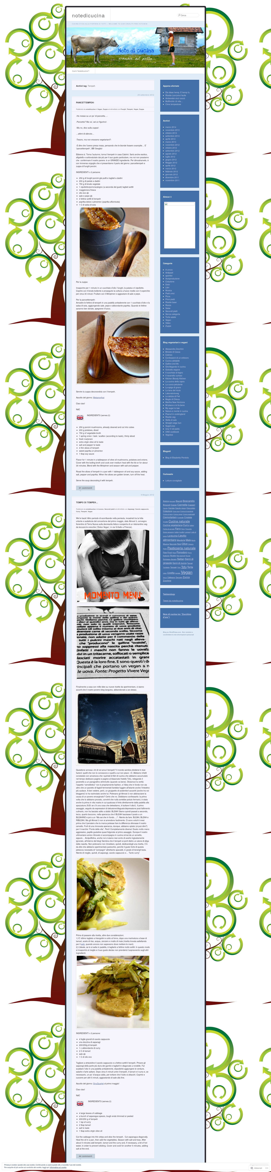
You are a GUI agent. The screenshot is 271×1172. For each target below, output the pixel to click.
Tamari (190, 563)
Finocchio (188, 529)
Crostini (165, 522)
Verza (165, 577)
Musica (168, 290)
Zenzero (179, 577)
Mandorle (181, 540)
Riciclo (168, 305)
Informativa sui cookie (58, 1167)
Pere (165, 552)
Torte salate (170, 317)
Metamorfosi (98, 397)
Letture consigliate (173, 480)
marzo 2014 (170, 127)
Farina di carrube (169, 529)
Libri (167, 287)
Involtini (181, 532)
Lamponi (188, 532)
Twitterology (169, 594)
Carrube (171, 508)
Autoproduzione (172, 278)
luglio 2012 (170, 156)
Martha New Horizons (175, 402)
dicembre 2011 (172, 177)
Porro (190, 553)
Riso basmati (180, 556)
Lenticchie (172, 535)
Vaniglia (177, 573)
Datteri (191, 525)
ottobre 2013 (171, 133)
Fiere (183, 529)
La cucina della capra (174, 381)
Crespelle (180, 517)
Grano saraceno (168, 532)
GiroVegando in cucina (175, 366)
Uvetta (171, 573)
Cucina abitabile (172, 360)
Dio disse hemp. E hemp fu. (177, 92)
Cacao (174, 504)
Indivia (176, 532)
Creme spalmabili (189, 514)
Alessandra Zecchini (174, 348)
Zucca (186, 577)
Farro (178, 528)
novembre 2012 (172, 144)
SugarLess (170, 425)
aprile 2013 (170, 138)
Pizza (167, 296)
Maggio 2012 (171, 162)
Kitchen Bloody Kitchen (175, 378)
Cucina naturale (179, 521)
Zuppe (105, 109)
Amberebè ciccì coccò (175, 98)
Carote (165, 508)
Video (168, 323)
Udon (165, 573)
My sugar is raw (172, 408)
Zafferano (171, 577)
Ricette (173, 555)
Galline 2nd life (172, 363)
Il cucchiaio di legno (174, 372)
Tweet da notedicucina (173, 600)
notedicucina (88, 15)
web (83, 944)
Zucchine (167, 580)
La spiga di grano (173, 387)
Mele (188, 540)
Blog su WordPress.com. (172, 632)
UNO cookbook (172, 431)
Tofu (184, 567)
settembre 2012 (172, 150)
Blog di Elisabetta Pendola (177, 457)
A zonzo (100, 509)
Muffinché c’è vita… (174, 101)
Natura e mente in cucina (176, 411)
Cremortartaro (170, 517)
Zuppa (141, 109)
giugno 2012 (171, 159)
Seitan (180, 559)
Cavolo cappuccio (142, 509)
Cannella (182, 504)
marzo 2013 (170, 141)
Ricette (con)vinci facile (175, 95)
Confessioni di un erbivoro (177, 357)
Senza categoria (172, 314)
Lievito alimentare (174, 537)
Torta (190, 567)
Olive (185, 543)
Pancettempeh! (85, 102)
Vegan (99, 109)
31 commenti (85, 487)
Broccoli (166, 504)
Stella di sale (171, 419)
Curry (78, 511)
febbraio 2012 (171, 171)
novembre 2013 (172, 130)
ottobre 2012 (171, 147)
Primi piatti (170, 299)
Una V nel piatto (172, 428)
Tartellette (166, 567)
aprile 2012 (170, 165)
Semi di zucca (179, 563)
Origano (191, 544)
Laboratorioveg (172, 393)
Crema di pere (168, 514)
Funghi (123, 109)
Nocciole (173, 544)
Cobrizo (168, 354)
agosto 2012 (171, 153)
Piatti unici (169, 293)
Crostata (188, 517)
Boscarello (189, 501)
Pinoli (169, 552)
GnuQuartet (98, 1083)
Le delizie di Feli (172, 396)
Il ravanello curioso (173, 375)
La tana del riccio (173, 390)
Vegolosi (169, 434)
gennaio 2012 (171, 174)
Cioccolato (190, 508)
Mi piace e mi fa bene (175, 405)
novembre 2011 (172, 180)
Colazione (169, 281)
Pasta (165, 549)
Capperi (191, 504)
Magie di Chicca (172, 399)
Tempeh (130, 109)
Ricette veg (170, 417)
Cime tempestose (173, 104)
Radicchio (166, 556)
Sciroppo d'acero (170, 559)
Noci (179, 543)
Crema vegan (178, 514)
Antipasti (169, 272)
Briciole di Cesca (172, 351)
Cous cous (176, 511)
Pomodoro (182, 552)
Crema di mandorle (186, 511)
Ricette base (171, 302)
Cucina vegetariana (173, 525)
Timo (179, 567)
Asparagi (131, 509)
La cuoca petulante (174, 384)
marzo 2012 (170, 168)
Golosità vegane (172, 369)
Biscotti (179, 501)
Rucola (188, 556)
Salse (167, 308)
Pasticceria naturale (181, 548)
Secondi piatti (109, 509)
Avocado (172, 501)
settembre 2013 (172, 135)
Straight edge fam (173, 422)
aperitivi (168, 275)
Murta (193, 540)
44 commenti (85, 1156)
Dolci (167, 284)
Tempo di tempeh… (87, 502)
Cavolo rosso (180, 508)
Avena (166, 501)
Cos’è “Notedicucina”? (80, 71)
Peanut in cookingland (175, 414)
